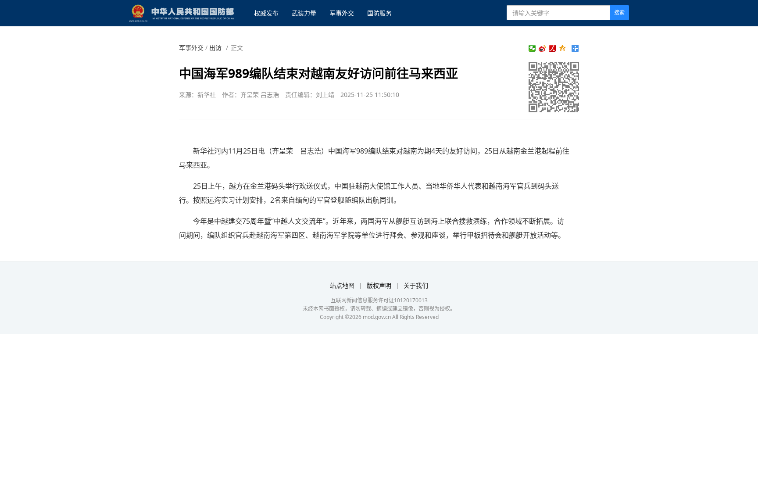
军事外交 (341, 13)
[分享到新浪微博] (542, 48)
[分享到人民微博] (552, 48)
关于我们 (416, 285)
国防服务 (379, 13)
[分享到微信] (532, 48)
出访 (215, 47)
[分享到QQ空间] (562, 48)
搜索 (619, 12)
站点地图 (342, 285)
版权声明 (379, 285)
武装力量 (304, 13)
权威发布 (266, 13)
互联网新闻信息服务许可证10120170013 (379, 300)
